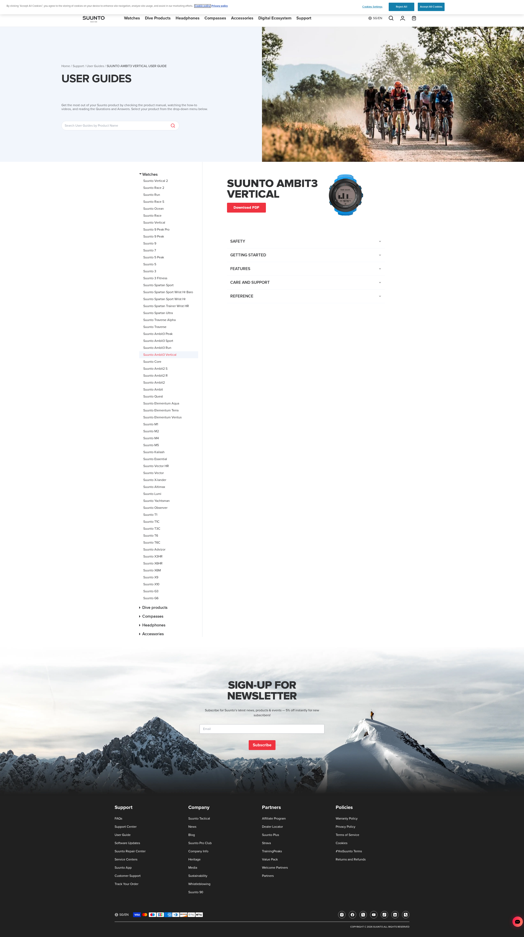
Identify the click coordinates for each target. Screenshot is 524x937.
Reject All (401, 6)
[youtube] (373, 914)
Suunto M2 (151, 431)
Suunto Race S (153, 201)
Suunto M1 (150, 424)
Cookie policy (202, 6)
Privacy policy (219, 6)
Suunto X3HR (153, 556)
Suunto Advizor (154, 549)
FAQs (118, 818)
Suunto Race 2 (153, 187)
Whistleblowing (199, 884)
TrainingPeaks (272, 851)
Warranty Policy (347, 818)
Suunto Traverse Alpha (159, 320)
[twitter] (363, 914)
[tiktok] (384, 914)
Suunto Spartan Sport (158, 285)
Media (192, 867)
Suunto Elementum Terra (160, 410)
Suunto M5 (151, 445)
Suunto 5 (149, 264)
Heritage (194, 859)
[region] (262, 7)
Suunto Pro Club (200, 843)
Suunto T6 (150, 535)
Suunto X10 (151, 584)
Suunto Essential (155, 459)
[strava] (405, 914)
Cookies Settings (372, 6)
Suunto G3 (150, 591)
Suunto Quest (153, 396)
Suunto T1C (151, 521)
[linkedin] (395, 914)
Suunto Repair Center (130, 851)
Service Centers (126, 859)
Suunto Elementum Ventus (162, 417)
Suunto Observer (155, 507)
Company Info (198, 851)
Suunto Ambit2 (154, 382)
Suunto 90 (195, 892)
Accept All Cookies (431, 6)
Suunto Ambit (153, 389)
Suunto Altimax (154, 487)
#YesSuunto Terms (349, 851)
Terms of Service (347, 835)
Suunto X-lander (154, 480)
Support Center (126, 826)
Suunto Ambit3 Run (157, 347)
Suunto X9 (150, 577)
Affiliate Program (274, 818)
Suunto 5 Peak (153, 257)
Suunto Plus (270, 835)
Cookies (341, 843)
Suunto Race (152, 215)
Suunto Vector (153, 473)
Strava (266, 843)
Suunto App (123, 867)
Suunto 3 (149, 271)
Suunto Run (151, 194)
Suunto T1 (150, 514)
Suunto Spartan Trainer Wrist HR (166, 306)
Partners (268, 875)
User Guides (95, 66)
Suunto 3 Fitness (155, 278)
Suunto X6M (152, 570)
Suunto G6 (150, 598)
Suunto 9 (149, 243)
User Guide (123, 835)
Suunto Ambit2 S (155, 368)
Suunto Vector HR (156, 466)
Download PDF (246, 207)
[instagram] (342, 914)
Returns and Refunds (351, 859)
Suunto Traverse (154, 327)
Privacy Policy (345, 826)
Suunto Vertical (154, 222)
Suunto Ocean (153, 208)
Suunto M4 (151, 438)
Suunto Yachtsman (156, 500)
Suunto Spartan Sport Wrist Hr (164, 299)
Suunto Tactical (199, 818)
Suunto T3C (151, 528)
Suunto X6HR (153, 563)
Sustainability (197, 875)
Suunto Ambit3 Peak (158, 334)
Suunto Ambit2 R (155, 375)
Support (78, 66)
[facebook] (352, 914)
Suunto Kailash (154, 452)
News (192, 826)
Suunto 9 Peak (153, 236)
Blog (191, 835)
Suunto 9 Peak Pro (156, 229)
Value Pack (270, 859)
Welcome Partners (275, 867)
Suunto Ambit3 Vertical (159, 354)
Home (65, 66)
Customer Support (128, 875)
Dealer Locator (272, 826)
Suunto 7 (149, 250)
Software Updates (127, 843)
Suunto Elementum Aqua (161, 403)
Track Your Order (126, 884)
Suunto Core (152, 361)
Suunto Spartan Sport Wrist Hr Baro (168, 292)
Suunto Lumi (152, 494)
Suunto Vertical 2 (155, 180)
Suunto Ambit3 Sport (158, 340)
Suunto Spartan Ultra (158, 313)
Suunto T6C (151, 542)
